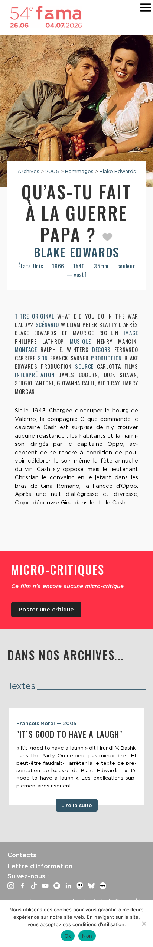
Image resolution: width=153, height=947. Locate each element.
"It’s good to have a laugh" (69, 734)
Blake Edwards (118, 171)
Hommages (79, 171)
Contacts (21, 855)
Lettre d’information (39, 866)
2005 (52, 171)
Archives (28, 171)
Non (87, 936)
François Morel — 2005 (46, 723)
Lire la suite (76, 805)
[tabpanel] (76, 757)
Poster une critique (46, 609)
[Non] (143, 923)
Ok (68, 936)
